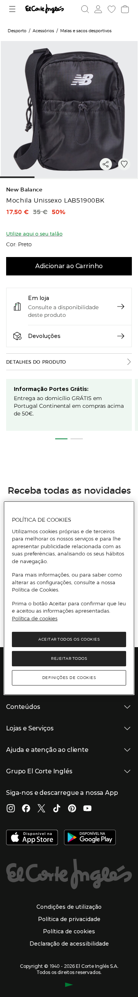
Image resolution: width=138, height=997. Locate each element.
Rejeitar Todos (69, 658)
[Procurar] (85, 9)
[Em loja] (120, 306)
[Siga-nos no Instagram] (10, 809)
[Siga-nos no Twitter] (41, 809)
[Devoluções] (120, 336)
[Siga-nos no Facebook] (26, 809)
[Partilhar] (106, 164)
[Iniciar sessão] (97, 9)
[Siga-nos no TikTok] (56, 809)
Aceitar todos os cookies (69, 639)
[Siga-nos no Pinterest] (72, 809)
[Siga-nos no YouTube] (87, 809)
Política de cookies (35, 618)
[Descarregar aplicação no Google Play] (90, 838)
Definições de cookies (69, 677)
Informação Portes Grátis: (51, 389)
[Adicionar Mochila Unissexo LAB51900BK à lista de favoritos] (124, 164)
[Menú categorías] (13, 9)
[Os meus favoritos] (110, 9)
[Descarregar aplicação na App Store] (32, 838)
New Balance (24, 189)
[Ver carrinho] (124, 9)
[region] (69, 598)
